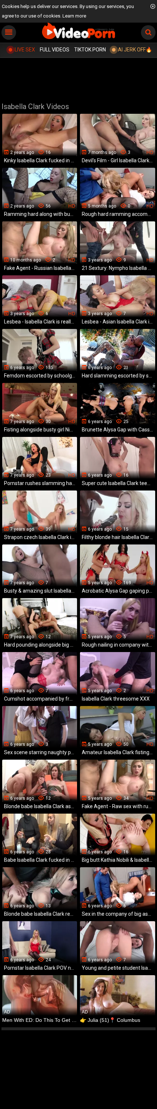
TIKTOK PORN (90, 50)
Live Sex (25, 50)
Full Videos (54, 50)
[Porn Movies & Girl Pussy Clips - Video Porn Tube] (78, 31)
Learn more (74, 16)
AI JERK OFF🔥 (135, 50)
